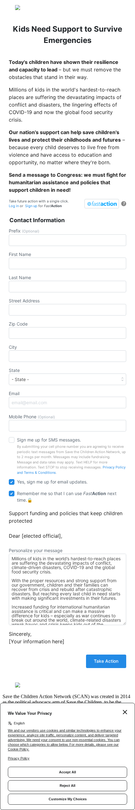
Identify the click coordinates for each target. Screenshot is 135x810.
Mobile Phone (32, 416)
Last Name (20, 277)
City (13, 347)
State (14, 370)
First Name (20, 254)
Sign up (31, 206)
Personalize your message (35, 550)
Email (14, 393)
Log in (14, 206)
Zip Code (18, 324)
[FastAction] (101, 203)
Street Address (24, 300)
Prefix (24, 230)
